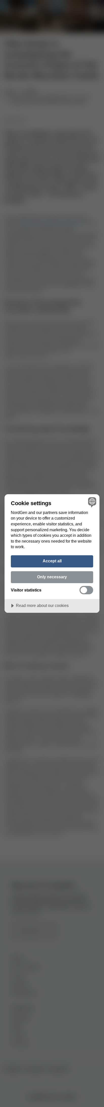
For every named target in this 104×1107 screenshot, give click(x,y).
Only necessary (52, 577)
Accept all (52, 561)
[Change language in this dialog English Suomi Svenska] (91, 502)
